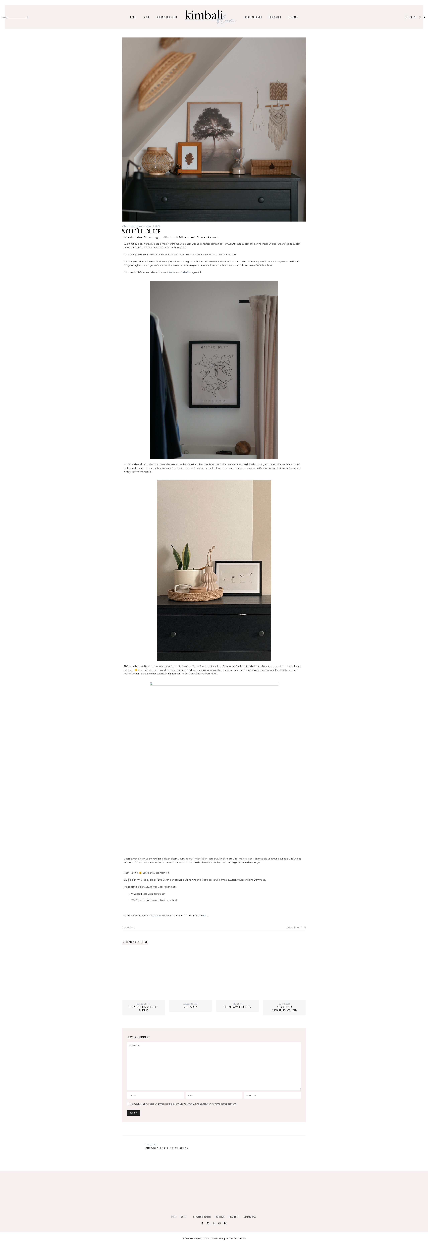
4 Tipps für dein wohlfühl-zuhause (143, 1008)
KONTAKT (293, 17)
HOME (133, 17)
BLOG (146, 17)
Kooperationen (253, 17)
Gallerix (185, 272)
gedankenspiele (128, 226)
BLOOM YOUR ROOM (167, 17)
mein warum (190, 1007)
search (5, 17)
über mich (275, 17)
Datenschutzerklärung (202, 1217)
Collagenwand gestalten (237, 1007)
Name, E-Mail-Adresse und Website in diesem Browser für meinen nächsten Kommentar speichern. (184, 1103)
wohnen (139, 226)
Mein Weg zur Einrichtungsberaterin (284, 1008)
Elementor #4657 (250, 1217)
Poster (172, 272)
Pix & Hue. (242, 1238)
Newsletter (234, 1217)
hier (205, 915)
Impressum (220, 1217)
